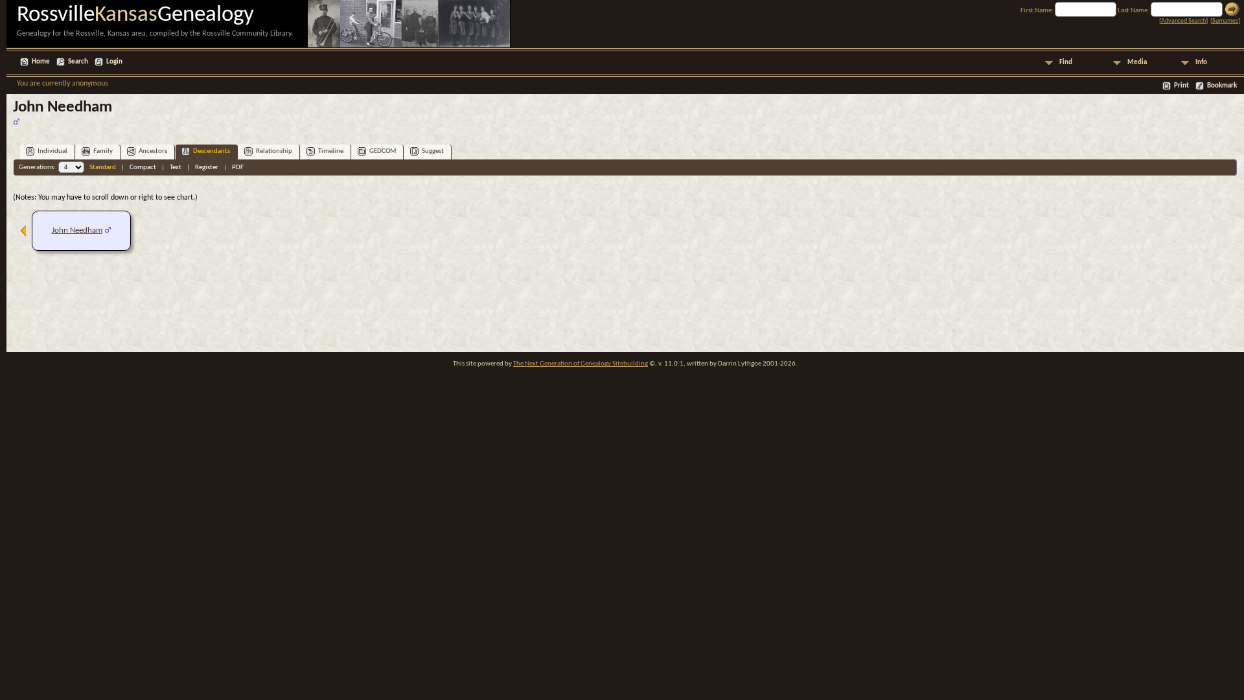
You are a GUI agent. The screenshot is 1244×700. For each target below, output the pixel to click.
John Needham (77, 230)
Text (175, 167)
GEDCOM (382, 151)
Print (1181, 85)
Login (114, 61)
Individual (52, 151)
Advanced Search (1183, 21)
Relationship (274, 151)
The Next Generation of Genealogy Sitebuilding (580, 364)
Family (103, 151)
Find (1065, 62)
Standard (102, 167)
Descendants (211, 151)
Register (206, 167)
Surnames (1225, 21)
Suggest (433, 151)
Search (78, 61)
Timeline (330, 151)
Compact (143, 167)
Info (1201, 62)
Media (1137, 62)
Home (41, 61)
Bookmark (1222, 85)
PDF (238, 167)
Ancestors (153, 151)
